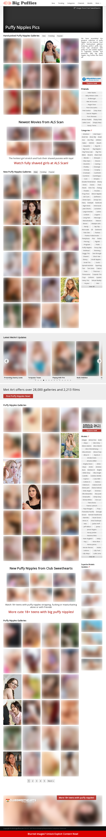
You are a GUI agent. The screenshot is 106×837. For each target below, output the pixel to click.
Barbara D (91, 470)
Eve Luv (98, 500)
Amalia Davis (91, 458)
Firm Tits (92, 188)
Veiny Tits (85, 280)
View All (91, 287)
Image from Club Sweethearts (88, 8)
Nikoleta (46, 196)
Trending (61, 3)
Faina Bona (92, 503)
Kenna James (91, 544)
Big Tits (98, 152)
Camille (85, 476)
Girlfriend (97, 197)
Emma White (66, 746)
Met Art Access (92, 102)
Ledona (86, 550)
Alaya (86, 443)
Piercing (86, 241)
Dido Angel (87, 491)
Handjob (90, 203)
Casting (97, 164)
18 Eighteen (28, 248)
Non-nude (85, 230)
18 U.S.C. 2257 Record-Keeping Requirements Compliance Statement (45, 828)
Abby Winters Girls (92, 96)
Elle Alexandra (87, 494)
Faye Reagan (87, 509)
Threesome (86, 274)
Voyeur (86, 283)
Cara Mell (97, 479)
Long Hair (86, 218)
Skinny (85, 259)
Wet (97, 283)
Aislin (100, 440)
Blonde (86, 158)
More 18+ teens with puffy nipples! (76, 797)
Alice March (97, 446)
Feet (99, 185)
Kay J (85, 542)
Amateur (86, 134)
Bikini (84, 155)
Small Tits (87, 262)
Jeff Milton (87, 527)
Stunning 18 (9, 273)
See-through (97, 253)
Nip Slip (97, 227)
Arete (91, 467)
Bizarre (90, 155)
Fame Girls (28, 111)
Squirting (98, 265)
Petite (99, 238)
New (53, 3)
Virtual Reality (96, 280)
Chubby (86, 167)
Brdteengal (92, 99)
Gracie (84, 515)
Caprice (86, 479)
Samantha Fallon (30, 110)
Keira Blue (96, 542)
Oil (92, 230)
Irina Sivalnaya (96, 521)
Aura (45, 244)
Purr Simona (66, 455)
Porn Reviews (92, 116)
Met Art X (9, 644)
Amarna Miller (29, 771)
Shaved (85, 256)
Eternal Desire (29, 325)
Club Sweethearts (30, 196)
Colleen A (86, 482)
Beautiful (87, 146)
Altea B (7, 60)
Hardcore (98, 203)
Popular (60, 36)
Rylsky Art (67, 273)
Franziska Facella (88, 512)
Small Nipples (96, 259)
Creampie (86, 173)
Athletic (98, 140)
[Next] (99, 361)
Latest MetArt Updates (14, 337)
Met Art (15, 60)
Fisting (99, 188)
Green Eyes (86, 200)
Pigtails (97, 241)
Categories (71, 3)
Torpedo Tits (97, 274)
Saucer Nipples (92, 113)
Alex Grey (96, 443)
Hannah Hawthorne (95, 515)
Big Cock (86, 149)
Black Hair (98, 155)
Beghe (99, 470)
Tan (83, 268)
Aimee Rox (92, 440)
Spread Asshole (87, 265)
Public (98, 244)
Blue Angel (97, 473)
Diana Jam (85, 488)
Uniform (91, 277)
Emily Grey (97, 497)
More (97, 3)
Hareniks (8, 773)
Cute (85, 179)
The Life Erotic (49, 222)
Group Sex (97, 200)
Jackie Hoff (96, 524)
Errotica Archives (69, 299)
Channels (81, 3)
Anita (99, 464)
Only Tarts (9, 696)
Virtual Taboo (49, 696)
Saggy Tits (86, 253)
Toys (84, 277)
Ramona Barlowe (47, 245)
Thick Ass (96, 271)
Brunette (87, 164)
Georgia (99, 512)
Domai (66, 222)
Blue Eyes (86, 161)
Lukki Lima (47, 86)
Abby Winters (29, 429)
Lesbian (86, 215)
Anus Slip (93, 137)
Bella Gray (28, 60)
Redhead (86, 251)
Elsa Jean (98, 494)
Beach (99, 143)
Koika (99, 547)
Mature (98, 221)
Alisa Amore (86, 452)
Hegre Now (92, 105)
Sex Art (54, 196)
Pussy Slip (97, 247)
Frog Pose (85, 194)
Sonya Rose (66, 58)
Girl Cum (86, 197)
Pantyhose (86, 238)
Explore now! (92, 83)
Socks (98, 262)
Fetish (84, 188)
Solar (37, 479)
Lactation (97, 209)
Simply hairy (97, 122)
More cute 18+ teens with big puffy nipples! (41, 612)
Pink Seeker (87, 111)
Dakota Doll (97, 485)
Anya (84, 467)
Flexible (86, 191)
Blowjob (97, 158)
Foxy (98, 509)
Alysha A (97, 455)
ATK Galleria (29, 696)
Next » (51, 781)
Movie (85, 224)
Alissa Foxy (28, 668)
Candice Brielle (96, 476)
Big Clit (97, 146)
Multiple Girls (96, 224)
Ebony (99, 182)
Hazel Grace (66, 722)
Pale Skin (87, 233)
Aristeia (27, 86)
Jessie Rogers (92, 530)
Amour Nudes (87, 119)
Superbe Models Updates (87, 565)
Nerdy (86, 227)
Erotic (85, 185)
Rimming (97, 251)
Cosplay (97, 170)
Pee (93, 238)
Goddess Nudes (30, 558)
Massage (97, 218)
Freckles (97, 191)
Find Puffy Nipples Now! (18, 396)
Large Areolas (88, 212)
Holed (8, 431)
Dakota (97, 482)
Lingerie (97, 215)
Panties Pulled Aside (92, 236)
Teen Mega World (50, 60)
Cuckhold (97, 173)
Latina (98, 212)
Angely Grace (87, 464)
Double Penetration (89, 182)
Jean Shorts (87, 209)
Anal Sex (85, 137)
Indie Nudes (92, 93)
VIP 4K (8, 457)
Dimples (96, 179)
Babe (84, 143)
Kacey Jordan (91, 533)
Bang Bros (48, 558)
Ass (83, 140)
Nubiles (36, 60)
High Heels (86, 206)
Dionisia (98, 491)
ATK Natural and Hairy (13, 111)
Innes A (85, 521)
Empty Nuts (98, 119)
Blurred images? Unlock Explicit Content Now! (53, 833)
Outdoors (98, 230)
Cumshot (86, 176)
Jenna (98, 527)
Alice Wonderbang (92, 449)
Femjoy (8, 299)
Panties (97, 233)
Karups (66, 457)
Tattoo (99, 268)
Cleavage (97, 167)
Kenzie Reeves (88, 547)
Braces (97, 161)
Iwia (85, 524)
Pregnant (87, 244)
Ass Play (90, 140)
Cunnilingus (97, 176)
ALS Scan (47, 273)
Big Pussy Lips (88, 152)
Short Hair (96, 256)
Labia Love (86, 122)
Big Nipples (97, 149)
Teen (85, 271)
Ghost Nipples (97, 194)
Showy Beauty (68, 111)
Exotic (92, 185)
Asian (100, 137)
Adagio (84, 440)
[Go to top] (100, 830)
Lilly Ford (97, 550)
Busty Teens (91, 125)
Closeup (86, 170)
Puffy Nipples (87, 247)
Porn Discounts (91, 108)
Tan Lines (90, 268)
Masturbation (87, 221)
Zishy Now (97, 111)
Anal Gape (97, 134)
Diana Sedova (97, 488)
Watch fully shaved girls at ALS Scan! (41, 163)
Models (90, 3)
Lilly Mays (86, 553)
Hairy (84, 203)
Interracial (97, 206)
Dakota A (86, 485)
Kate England (87, 539)
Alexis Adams (86, 446)
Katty (75, 271)
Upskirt (98, 277)
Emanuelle (86, 497)
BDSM (91, 143)
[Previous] (6, 361)
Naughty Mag (68, 60)
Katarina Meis (92, 536)
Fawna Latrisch (92, 506)
